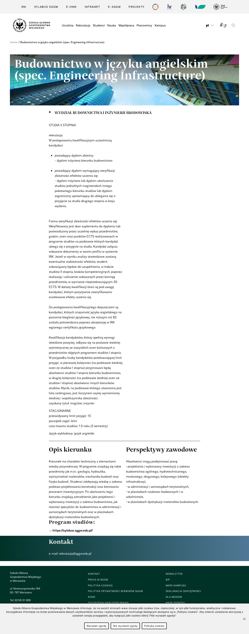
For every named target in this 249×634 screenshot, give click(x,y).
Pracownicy (144, 25)
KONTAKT (94, 573)
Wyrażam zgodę (96, 625)
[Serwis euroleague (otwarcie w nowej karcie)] (183, 7)
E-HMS (71, 6)
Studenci (99, 25)
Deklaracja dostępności (183, 591)
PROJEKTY (137, 6)
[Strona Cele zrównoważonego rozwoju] (155, 7)
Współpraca (126, 25)
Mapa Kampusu (176, 585)
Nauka (111, 25)
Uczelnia (68, 25)
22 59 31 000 (23, 600)
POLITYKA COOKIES (100, 585)
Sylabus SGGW (46, 6)
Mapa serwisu (175, 602)
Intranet (92, 6)
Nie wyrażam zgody (125, 625)
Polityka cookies (154, 625)
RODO (91, 596)
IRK (23, 6)
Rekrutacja (83, 25)
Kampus (160, 25)
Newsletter (174, 573)
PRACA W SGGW (98, 579)
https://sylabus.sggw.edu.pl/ (73, 530)
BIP (168, 579)
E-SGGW (114, 6)
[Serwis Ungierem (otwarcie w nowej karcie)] (200, 7)
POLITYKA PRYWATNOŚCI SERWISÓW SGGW (115, 591)
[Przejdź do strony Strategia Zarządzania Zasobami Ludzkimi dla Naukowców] (169, 7)
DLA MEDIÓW (174, 596)
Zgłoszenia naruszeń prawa (108, 602)
